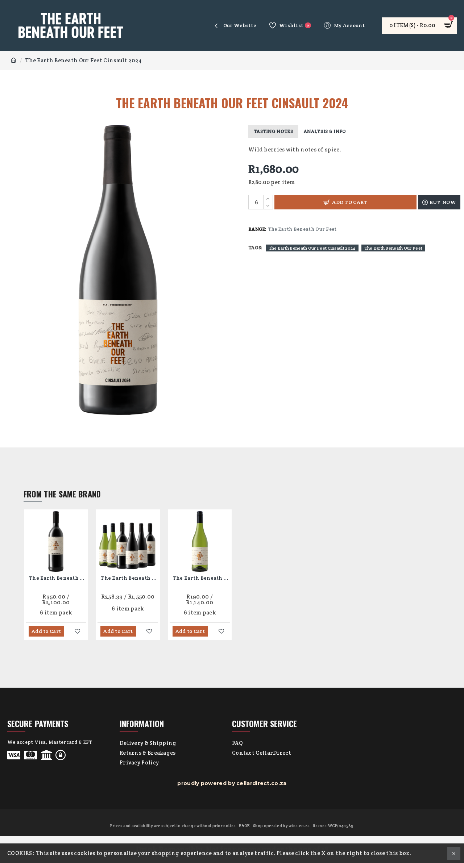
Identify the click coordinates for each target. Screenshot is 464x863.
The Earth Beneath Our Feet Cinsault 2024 (312, 248)
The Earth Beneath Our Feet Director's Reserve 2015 (57, 578)
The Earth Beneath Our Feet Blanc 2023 (201, 578)
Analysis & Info (325, 131)
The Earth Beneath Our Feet (393, 248)
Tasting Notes (273, 131)
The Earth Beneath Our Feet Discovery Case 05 (129, 578)
